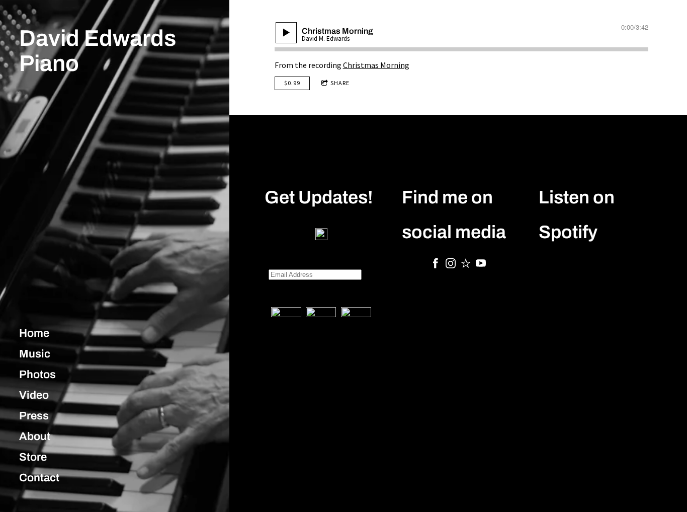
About (34, 436)
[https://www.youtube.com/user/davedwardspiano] (481, 264)
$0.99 (292, 83)
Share (340, 83)
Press (34, 415)
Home (34, 333)
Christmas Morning (376, 65)
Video (34, 395)
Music (34, 353)
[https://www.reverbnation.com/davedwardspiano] (466, 264)
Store (33, 457)
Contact (39, 477)
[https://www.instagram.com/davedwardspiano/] (451, 264)
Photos (37, 374)
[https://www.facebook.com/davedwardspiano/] (436, 264)
